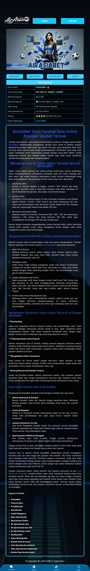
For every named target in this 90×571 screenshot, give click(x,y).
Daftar (34, 569)
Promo (56, 569)
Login (79, 569)
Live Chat (11, 569)
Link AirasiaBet (49, 245)
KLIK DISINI (41, 121)
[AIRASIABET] (17, 20)
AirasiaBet (13, 145)
